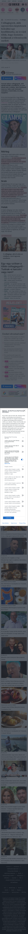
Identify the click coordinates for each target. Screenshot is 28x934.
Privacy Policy (22, 523)
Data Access (14, 523)
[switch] (22, 441)
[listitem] (14, 437)
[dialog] (14, 467)
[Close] (25, 411)
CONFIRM (8, 517)
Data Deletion (5, 523)
